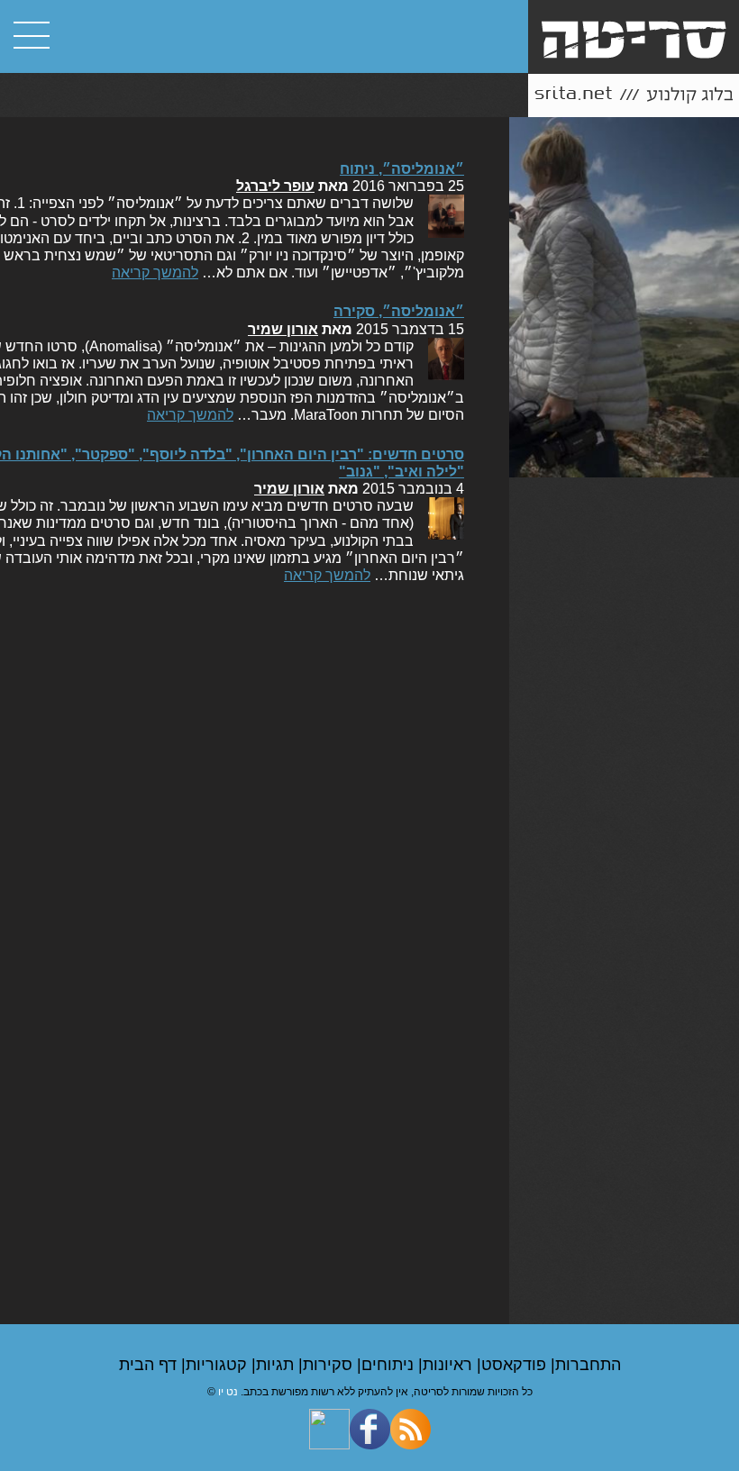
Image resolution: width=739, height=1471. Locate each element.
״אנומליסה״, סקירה (398, 311)
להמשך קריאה (155, 272)
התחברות (588, 1365)
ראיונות (450, 1365)
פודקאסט (516, 1365)
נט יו (228, 1391)
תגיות (277, 1365)
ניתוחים (389, 1365)
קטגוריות (218, 1365)
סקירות (330, 1365)
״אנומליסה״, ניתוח (402, 169)
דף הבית (150, 1365)
